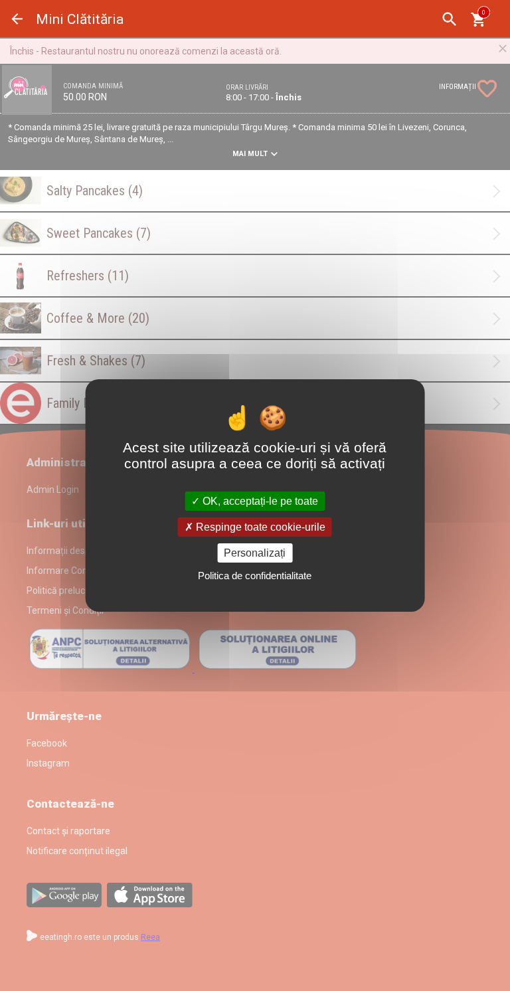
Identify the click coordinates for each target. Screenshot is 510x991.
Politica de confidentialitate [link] (254, 575)
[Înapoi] (17, 19)
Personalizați (255, 553)
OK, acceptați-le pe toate (259, 500)
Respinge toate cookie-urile (259, 527)
